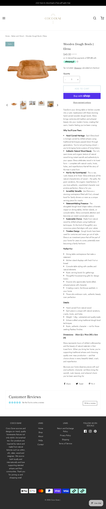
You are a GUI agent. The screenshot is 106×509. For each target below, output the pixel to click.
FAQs (40, 440)
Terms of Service (65, 443)
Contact (41, 444)
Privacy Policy (65, 435)
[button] (7, 105)
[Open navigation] (4, 18)
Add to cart (82, 88)
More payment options (82, 102)
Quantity (66, 73)
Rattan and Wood (17, 36)
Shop (41, 432)
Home (7, 36)
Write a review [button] (90, 403)
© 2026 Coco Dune (52, 500)
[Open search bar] (94, 18)
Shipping (77, 67)
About (40, 436)
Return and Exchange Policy (65, 430)
